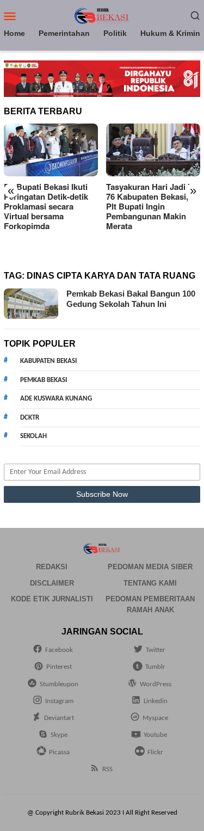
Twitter (155, 650)
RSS (107, 769)
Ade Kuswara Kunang (56, 398)
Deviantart (59, 718)
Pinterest (59, 666)
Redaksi (51, 567)
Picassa (59, 752)
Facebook (59, 650)
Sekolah (33, 436)
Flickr (155, 752)
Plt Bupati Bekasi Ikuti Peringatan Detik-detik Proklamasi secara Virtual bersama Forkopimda (46, 206)
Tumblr (155, 666)
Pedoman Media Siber (150, 567)
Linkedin (156, 701)
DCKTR (29, 417)
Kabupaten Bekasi (48, 361)
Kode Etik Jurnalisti (52, 599)
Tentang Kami (150, 583)
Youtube (155, 734)
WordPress (155, 684)
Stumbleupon (59, 684)
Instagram (59, 701)
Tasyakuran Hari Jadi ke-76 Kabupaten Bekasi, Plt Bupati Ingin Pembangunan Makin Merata (152, 206)
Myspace (155, 718)
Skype (59, 734)
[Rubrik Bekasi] (102, 15)
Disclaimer (52, 583)
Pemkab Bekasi (43, 380)
